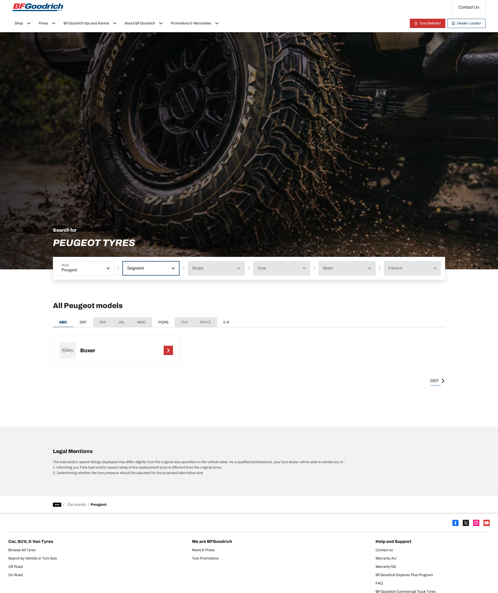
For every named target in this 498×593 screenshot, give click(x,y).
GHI (102, 322)
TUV (184, 322)
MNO (141, 322)
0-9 (226, 322)
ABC (63, 322)
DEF (83, 322)
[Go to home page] (38, 7)
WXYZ (205, 322)
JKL (121, 322)
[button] (108, 268)
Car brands (76, 505)
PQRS (163, 322)
